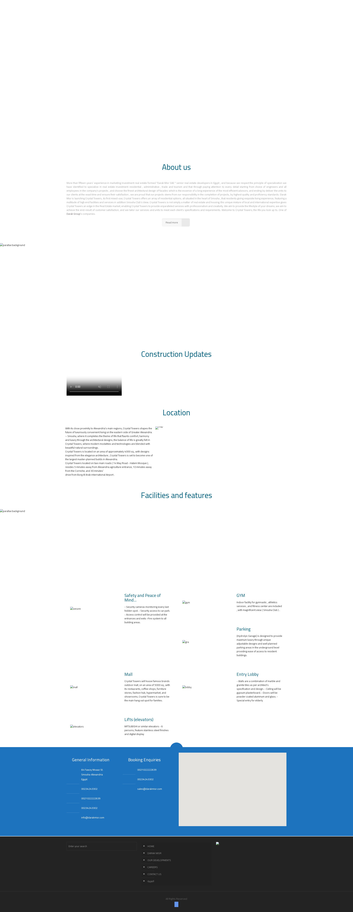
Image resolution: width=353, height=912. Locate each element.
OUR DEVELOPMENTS (159, 860)
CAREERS (152, 867)
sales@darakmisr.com (149, 788)
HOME (150, 846)
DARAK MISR (154, 853)
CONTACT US (154, 874)
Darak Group (73, 213)
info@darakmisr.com (92, 817)
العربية (150, 881)
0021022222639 (90, 798)
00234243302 (89, 788)
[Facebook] (176, 904)
